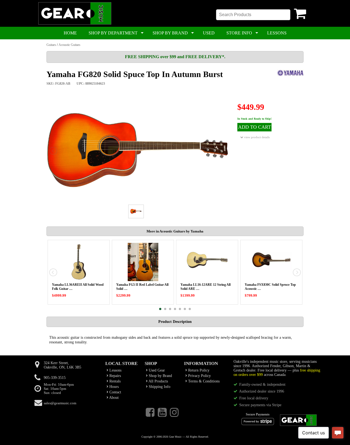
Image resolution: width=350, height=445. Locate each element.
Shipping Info (159, 387)
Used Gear (156, 370)
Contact (114, 392)
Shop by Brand (160, 376)
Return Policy (198, 370)
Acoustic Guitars (69, 45)
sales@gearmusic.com (60, 403)
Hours (113, 387)
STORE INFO (239, 33)
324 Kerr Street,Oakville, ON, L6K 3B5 (62, 365)
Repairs (114, 376)
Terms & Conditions (203, 381)
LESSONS (277, 33)
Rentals (114, 381)
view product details (256, 137)
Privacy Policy (199, 376)
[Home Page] (74, 23)
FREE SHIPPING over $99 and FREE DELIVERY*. (175, 56)
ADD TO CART (254, 127)
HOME (70, 33)
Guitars (51, 45)
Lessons (114, 370)
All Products (158, 381)
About (113, 398)
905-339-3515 (55, 378)
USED (209, 33)
